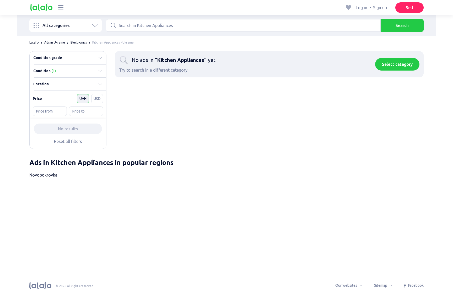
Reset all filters (68, 141)
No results (68, 128)
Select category (397, 64)
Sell (409, 7)
